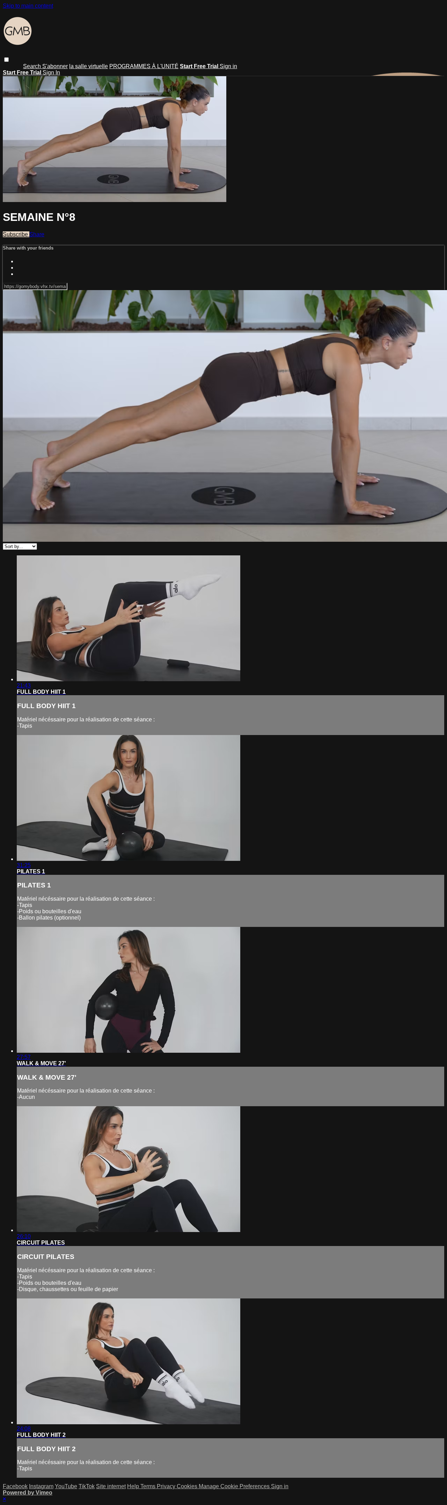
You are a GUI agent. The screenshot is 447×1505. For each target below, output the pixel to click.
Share (36, 234)
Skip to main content (28, 6)
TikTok (87, 1486)
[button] (6, 59)
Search (32, 66)
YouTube (66, 1486)
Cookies (188, 1486)
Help (133, 1486)
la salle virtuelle (88, 66)
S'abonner (55, 66)
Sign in (228, 66)
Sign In (51, 72)
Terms (148, 1486)
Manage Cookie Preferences (235, 1486)
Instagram (41, 1486)
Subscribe (16, 234)
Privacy (167, 1486)
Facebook (15, 1486)
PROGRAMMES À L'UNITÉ (143, 66)
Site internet (111, 1486)
